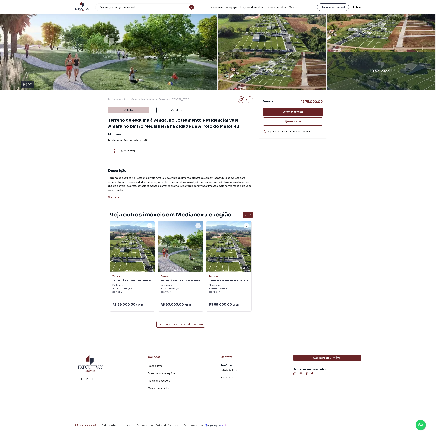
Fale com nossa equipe (223, 7)
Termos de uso (145, 425)
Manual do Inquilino (159, 388)
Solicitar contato (292, 111)
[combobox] (145, 7)
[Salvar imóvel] (241, 99)
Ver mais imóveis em (181, 324)
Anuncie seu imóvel (333, 7)
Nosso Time (155, 365)
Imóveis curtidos (276, 7)
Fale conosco (229, 377)
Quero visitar (293, 121)
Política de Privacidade (168, 425)
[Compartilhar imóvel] (249, 99)
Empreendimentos (251, 7)
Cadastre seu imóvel (327, 358)
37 (30, 84)
